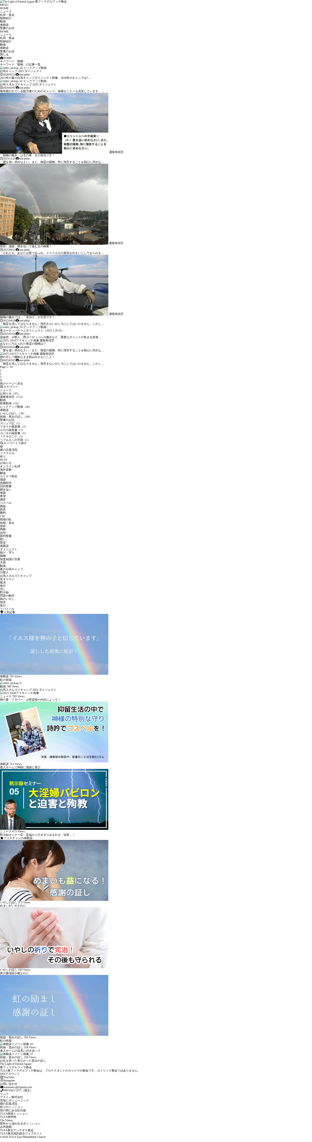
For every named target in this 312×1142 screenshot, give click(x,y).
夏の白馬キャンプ (11, 569)
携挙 (3, 499)
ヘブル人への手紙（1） (15, 439)
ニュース (6, 11)
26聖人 (4, 572)
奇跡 (3, 492)
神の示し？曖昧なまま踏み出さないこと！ (27, 356)
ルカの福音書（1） (12, 429)
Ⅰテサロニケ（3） (12, 436)
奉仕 (3, 585)
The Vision (6, 1120)
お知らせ (6, 462)
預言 (3, 602)
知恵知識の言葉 (10, 559)
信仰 (3, 532)
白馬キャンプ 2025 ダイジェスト (21, 71)
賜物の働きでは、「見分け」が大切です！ (27, 317)
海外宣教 (6, 469)
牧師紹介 (6, 18)
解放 (3, 473)
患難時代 (6, 482)
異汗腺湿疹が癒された (14, 973)
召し (3, 588)
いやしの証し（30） (13, 413)
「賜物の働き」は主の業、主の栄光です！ (27, 155)
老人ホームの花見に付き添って (20, 1050)
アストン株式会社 (11, 1097)
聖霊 (3, 542)
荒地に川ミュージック (14, 1100)
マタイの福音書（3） (13, 426)
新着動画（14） (10, 403)
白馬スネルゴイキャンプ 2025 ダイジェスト (28, 84)
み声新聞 (6, 1126)
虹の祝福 (6, 679)
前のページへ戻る (11, 383)
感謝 (3, 479)
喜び (3, 605)
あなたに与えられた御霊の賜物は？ (23, 343)
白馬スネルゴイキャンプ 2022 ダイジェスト (28, 689)
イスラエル (7, 453)
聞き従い (6, 489)
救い (3, 539)
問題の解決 (7, 595)
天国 (3, 562)
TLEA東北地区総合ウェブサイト (21, 1133)
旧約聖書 (6, 486)
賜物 (3, 555)
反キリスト (7, 579)
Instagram (9, 1080)
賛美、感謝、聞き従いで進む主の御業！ (26, 246)
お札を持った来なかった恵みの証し (23, 1060)
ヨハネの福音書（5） (13, 433)
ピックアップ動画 (35, 67)
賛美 (3, 509)
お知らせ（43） (10, 393)
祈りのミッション (11, 1106)
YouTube (9, 1077)
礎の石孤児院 (8, 449)
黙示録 (4, 592)
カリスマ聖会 (8, 476)
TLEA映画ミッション (14, 1113)
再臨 (3, 506)
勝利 (3, 512)
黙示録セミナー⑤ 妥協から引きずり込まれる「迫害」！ (37, 834)
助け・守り (7, 552)
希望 (3, 496)
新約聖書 (6, 535)
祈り (3, 456)
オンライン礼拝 (10, 466)
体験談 (4, 24)
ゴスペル (6, 502)
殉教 (3, 529)
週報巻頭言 (116, 152)
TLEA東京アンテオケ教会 (17, 1130)
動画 (3, 21)
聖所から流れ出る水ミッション (20, 1123)
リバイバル (7, 608)
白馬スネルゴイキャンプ (16, 575)
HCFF (3, 459)
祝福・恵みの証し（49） (16, 416)
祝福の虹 (6, 519)
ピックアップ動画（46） (16, 406)
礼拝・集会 (7, 14)
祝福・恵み (7, 522)
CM (2, 516)
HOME (4, 8)
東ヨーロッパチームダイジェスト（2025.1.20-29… (32, 330)
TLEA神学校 (8, 1116)
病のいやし (7, 598)
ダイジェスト (8, 549)
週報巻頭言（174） (12, 396)
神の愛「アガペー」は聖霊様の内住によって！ (30, 699)
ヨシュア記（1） (11, 423)
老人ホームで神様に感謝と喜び (20, 767)
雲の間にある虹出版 (13, 1110)
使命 (3, 526)
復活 (3, 582)
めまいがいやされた (13, 905)
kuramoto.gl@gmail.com (18, 1087)
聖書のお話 (7, 28)
